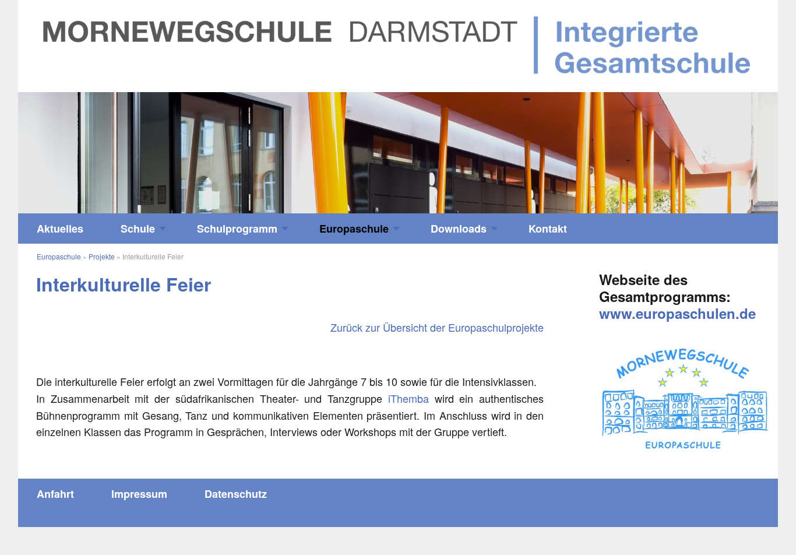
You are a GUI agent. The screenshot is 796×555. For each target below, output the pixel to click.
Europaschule (354, 228)
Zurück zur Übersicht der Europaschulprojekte (437, 327)
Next (683, 147)
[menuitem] (60, 228)
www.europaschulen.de (677, 313)
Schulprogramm (237, 228)
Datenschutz (236, 493)
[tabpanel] (398, 153)
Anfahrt (55, 493)
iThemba (408, 398)
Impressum (139, 493)
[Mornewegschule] (398, 44)
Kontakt (548, 228)
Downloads (459, 228)
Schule (138, 228)
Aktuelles (60, 228)
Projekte (102, 256)
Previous (113, 147)
